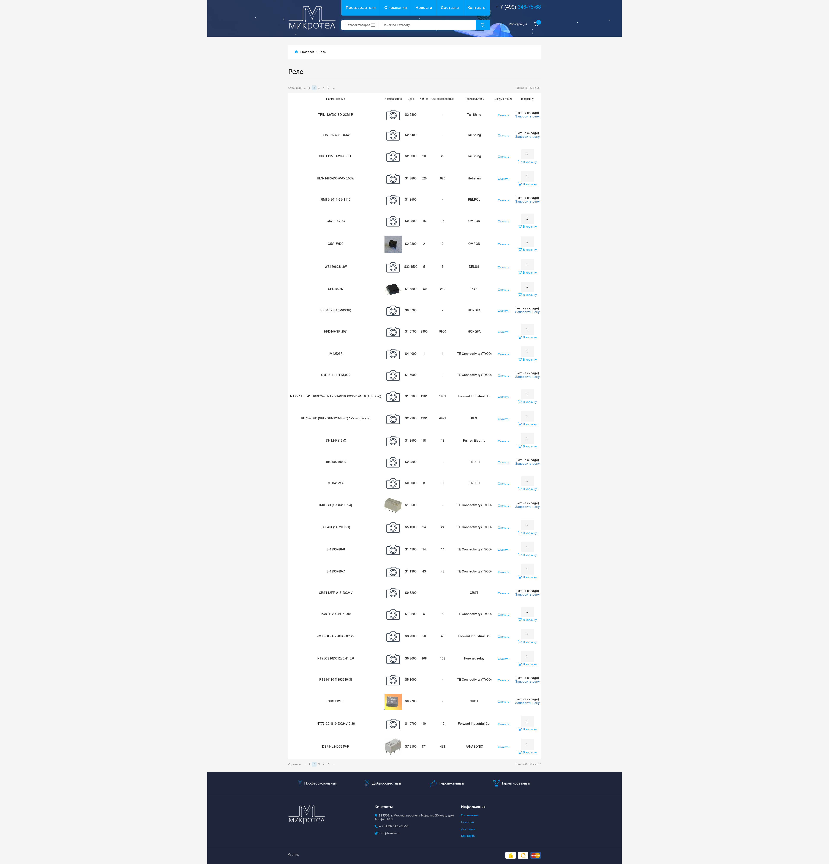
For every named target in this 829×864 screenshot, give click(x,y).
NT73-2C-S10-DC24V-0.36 (336, 724)
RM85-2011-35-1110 (335, 199)
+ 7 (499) (518, 7)
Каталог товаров (358, 25)
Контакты (476, 7)
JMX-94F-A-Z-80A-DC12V (335, 636)
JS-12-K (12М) (335, 440)
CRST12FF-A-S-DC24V (336, 593)
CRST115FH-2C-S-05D (335, 156)
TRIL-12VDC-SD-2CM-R (335, 115)
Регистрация (518, 24)
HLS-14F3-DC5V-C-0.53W (335, 178)
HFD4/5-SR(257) (335, 331)
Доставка (450, 7)
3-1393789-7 (336, 571)
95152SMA (335, 483)
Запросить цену (527, 116)
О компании (395, 7)
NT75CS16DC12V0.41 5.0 (335, 658)
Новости (423, 7)
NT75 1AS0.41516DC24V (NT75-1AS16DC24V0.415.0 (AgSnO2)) (335, 396)
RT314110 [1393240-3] (335, 680)
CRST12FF (336, 701)
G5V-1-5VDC (336, 221)
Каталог (308, 52)
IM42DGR (336, 354)
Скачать (503, 115)
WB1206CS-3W (336, 267)
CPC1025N (335, 289)
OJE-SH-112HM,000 (335, 375)
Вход (499, 24)
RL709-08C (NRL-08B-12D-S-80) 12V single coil (335, 418)
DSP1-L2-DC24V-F (335, 746)
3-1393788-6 (336, 549)
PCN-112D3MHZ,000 (336, 614)
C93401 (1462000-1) (335, 527)
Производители (361, 7)
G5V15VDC (335, 244)
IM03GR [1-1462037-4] (335, 505)
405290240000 (335, 462)
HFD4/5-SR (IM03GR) (335, 310)
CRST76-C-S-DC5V (335, 135)
